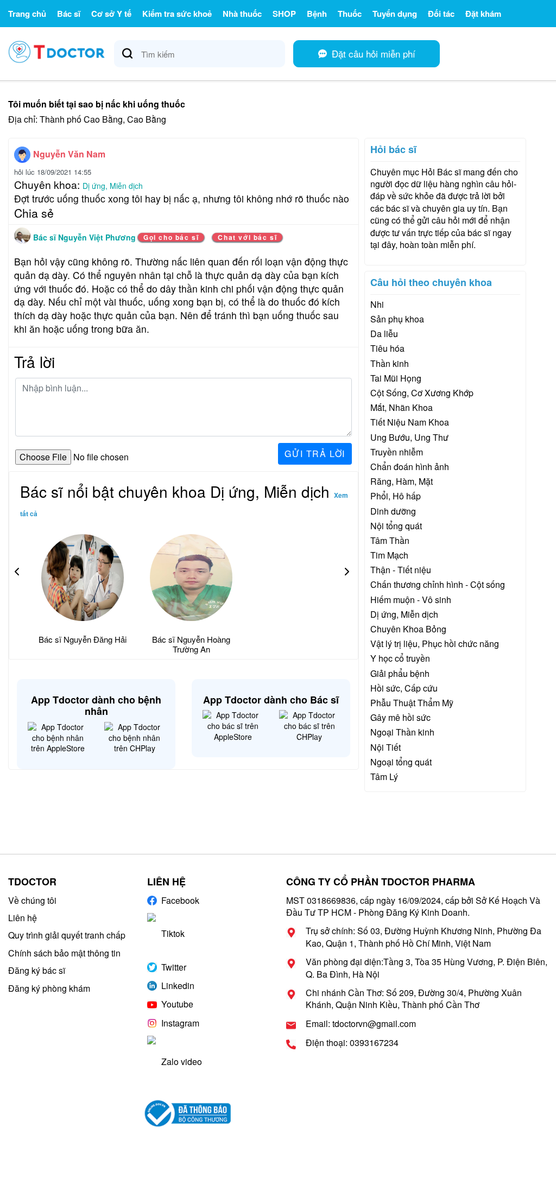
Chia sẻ (34, 213)
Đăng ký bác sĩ (36, 970)
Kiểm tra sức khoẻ (177, 14)
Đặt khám (483, 14)
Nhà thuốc (242, 14)
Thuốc (350, 14)
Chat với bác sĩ (247, 237)
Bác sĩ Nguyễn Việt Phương (85, 237)
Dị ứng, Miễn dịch (113, 185)
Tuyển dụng (394, 14)
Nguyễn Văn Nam (69, 154)
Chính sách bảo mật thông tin (64, 953)
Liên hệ (22, 917)
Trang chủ (27, 14)
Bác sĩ (68, 14)
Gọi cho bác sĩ (171, 237)
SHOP (284, 14)
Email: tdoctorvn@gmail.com (361, 1024)
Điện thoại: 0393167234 (352, 1043)
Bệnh (317, 14)
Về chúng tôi (32, 900)
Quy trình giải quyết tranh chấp (66, 935)
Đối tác (441, 14)
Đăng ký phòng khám (49, 988)
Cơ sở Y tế (111, 14)
